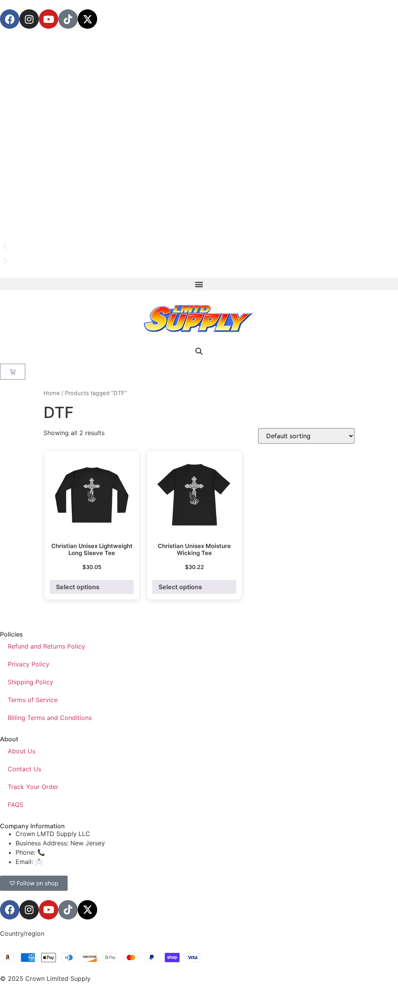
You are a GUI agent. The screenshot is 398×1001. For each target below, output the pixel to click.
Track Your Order (33, 787)
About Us (21, 751)
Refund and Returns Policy (46, 646)
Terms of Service (33, 700)
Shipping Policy (30, 682)
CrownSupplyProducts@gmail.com (96, 862)
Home (52, 393)
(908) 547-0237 (70, 852)
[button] (199, 246)
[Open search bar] (199, 351)
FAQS (15, 804)
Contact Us (24, 769)
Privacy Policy (28, 664)
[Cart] (12, 372)
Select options (78, 587)
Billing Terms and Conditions (50, 718)
